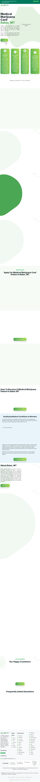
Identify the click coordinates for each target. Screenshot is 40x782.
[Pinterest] (38, 1)
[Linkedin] (36, 1)
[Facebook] (34, 1)
